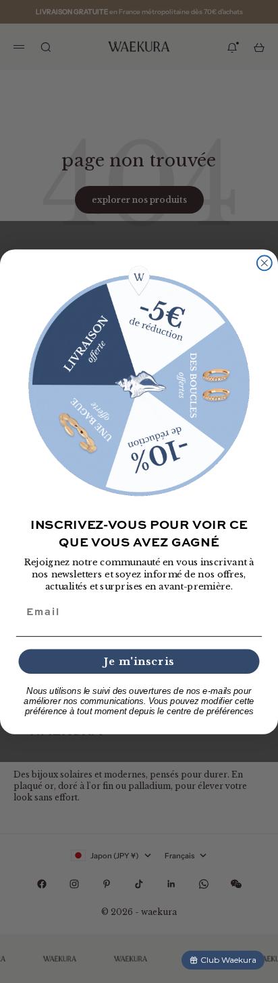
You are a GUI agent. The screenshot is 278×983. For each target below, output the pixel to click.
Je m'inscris (139, 661)
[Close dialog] (264, 262)
